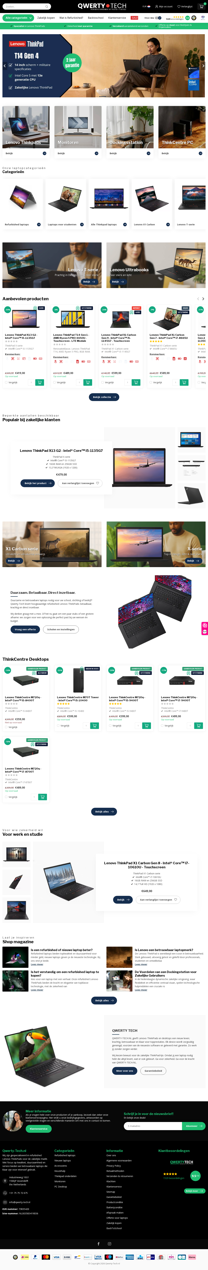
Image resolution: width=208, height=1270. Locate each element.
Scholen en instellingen (61, 629)
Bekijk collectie (102, 397)
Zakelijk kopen (46, 18)
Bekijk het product (35, 483)
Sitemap (110, 1191)
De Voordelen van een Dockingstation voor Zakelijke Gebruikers (166, 973)
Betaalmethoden (115, 1170)
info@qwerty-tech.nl (19, 1202)
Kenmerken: (12, 354)
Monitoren (59, 1181)
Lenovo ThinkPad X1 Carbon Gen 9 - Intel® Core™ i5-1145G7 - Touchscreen (118, 338)
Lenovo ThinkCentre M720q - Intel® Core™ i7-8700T (23, 770)
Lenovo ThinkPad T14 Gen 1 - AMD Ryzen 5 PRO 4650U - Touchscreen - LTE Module (71, 338)
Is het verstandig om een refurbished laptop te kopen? (65, 973)
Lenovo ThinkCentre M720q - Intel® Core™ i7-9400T (179, 699)
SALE (135, 18)
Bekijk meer (192, 1191)
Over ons (111, 1155)
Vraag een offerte (25, 629)
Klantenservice (117, 18)
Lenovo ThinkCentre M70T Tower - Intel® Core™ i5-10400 (78, 699)
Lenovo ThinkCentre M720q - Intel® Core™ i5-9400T (127, 699)
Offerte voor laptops (117, 1217)
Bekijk (120, 899)
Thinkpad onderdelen (65, 1176)
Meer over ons (124, 1070)
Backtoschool (96, 18)
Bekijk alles (102, 811)
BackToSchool (114, 1228)
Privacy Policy (113, 1165)
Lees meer (37, 964)
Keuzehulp (59, 1170)
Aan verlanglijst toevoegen (78, 483)
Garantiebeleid (153, 1070)
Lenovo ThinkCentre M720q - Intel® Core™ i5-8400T (23, 699)
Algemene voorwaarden (119, 1160)
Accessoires (60, 1165)
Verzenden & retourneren (119, 1176)
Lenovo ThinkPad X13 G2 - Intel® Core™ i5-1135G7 (21, 336)
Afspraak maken (115, 1212)
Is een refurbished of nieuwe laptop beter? (62, 950)
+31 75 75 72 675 (18, 1192)
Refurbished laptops (64, 1155)
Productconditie (114, 1202)
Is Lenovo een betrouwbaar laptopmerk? (164, 950)
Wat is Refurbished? (71, 18)
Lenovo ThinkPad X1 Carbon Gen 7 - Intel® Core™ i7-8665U (169, 336)
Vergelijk (13, 382)
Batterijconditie (114, 1207)
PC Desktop (60, 1186)
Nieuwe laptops (62, 1160)
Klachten (111, 1181)
